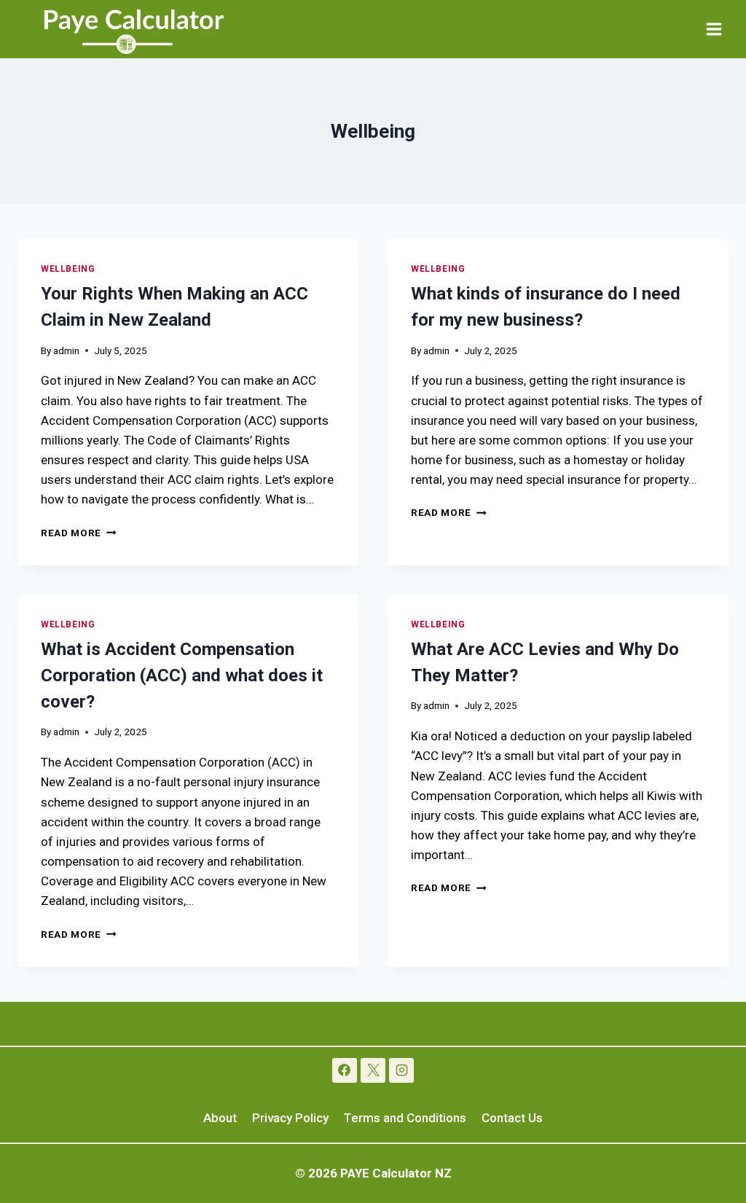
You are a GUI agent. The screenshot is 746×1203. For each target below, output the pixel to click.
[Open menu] (714, 29)
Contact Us (512, 1117)
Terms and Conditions (404, 1117)
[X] (373, 1070)
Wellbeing (68, 269)
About (220, 1117)
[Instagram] (401, 1070)
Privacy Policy (290, 1117)
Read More (79, 532)
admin (66, 350)
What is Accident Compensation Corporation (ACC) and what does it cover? (182, 675)
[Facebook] (344, 1070)
